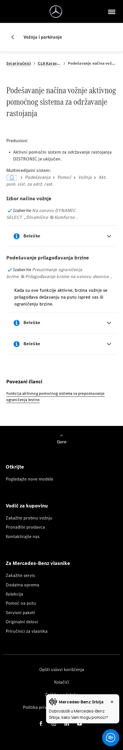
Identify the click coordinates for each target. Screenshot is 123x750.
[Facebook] (40, 723)
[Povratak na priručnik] (14, 37)
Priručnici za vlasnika (26, 631)
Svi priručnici (18, 63)
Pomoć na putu (21, 603)
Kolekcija (14, 594)
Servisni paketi (20, 613)
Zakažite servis (20, 575)
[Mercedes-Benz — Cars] (55, 11)
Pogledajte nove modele (29, 479)
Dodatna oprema (22, 585)
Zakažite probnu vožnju (29, 518)
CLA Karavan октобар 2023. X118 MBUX (49, 63)
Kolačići (61, 682)
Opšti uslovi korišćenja (61, 669)
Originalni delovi (22, 622)
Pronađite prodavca (25, 527)
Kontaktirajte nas (22, 536)
